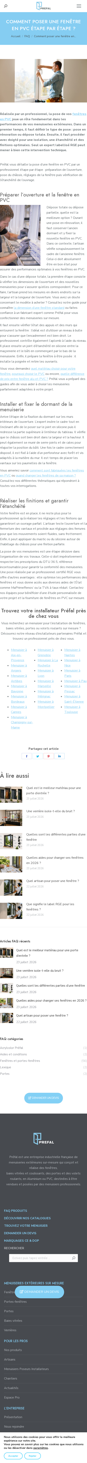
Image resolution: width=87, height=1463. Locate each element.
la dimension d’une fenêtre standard (39, 308)
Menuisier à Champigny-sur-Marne (22, 722)
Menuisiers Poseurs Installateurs (26, 1369)
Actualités (11, 1388)
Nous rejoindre (14, 1427)
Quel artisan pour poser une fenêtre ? (53, 881)
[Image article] (11, 795)
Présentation (13, 1417)
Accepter (13, 1456)
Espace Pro (12, 1397)
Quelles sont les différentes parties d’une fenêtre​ (56, 837)
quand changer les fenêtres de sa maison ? (46, 475)
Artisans (9, 1360)
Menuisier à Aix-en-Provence (19, 655)
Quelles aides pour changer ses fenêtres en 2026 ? (55, 860)
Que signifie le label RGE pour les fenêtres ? (50, 907)
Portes (9, 1311)
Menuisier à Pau (75, 681)
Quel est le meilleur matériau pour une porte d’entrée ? (53, 790)
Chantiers (10, 1379)
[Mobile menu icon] (79, 6)
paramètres (40, 1448)
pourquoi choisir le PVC (28, 374)
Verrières (10, 1330)
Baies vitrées (13, 1321)
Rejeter (32, 1456)
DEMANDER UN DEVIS (41, 1292)
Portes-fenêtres (15, 1302)
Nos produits (13, 1350)
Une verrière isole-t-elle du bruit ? (50, 811)
